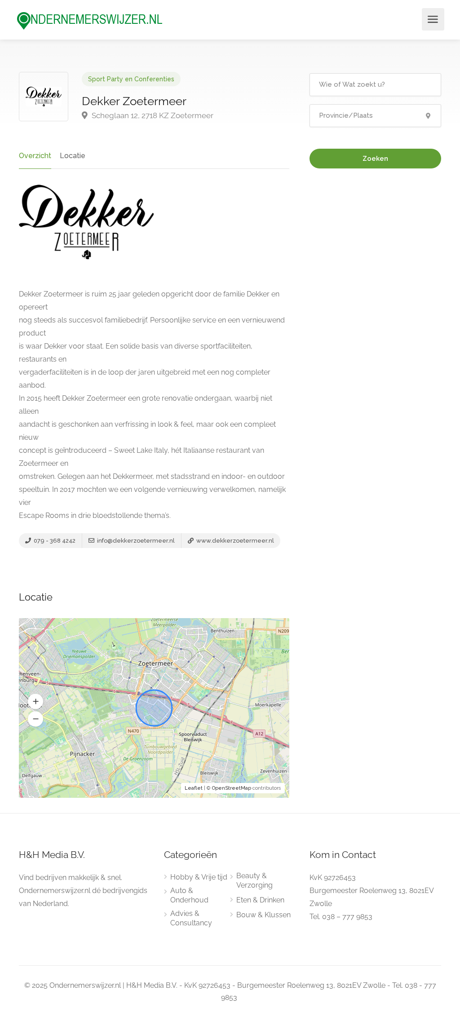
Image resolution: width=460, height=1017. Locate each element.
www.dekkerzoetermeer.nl (234, 540)
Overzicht (35, 155)
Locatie (72, 155)
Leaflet (194, 788)
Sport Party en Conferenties (131, 79)
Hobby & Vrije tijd (198, 877)
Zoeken (375, 159)
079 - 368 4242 (53, 540)
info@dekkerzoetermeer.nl (135, 540)
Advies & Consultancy (191, 918)
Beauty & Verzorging (254, 880)
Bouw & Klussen (263, 915)
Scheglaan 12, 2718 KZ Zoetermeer (151, 115)
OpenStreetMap (231, 788)
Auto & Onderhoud (189, 895)
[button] (35, 701)
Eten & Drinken (260, 900)
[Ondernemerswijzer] (90, 20)
